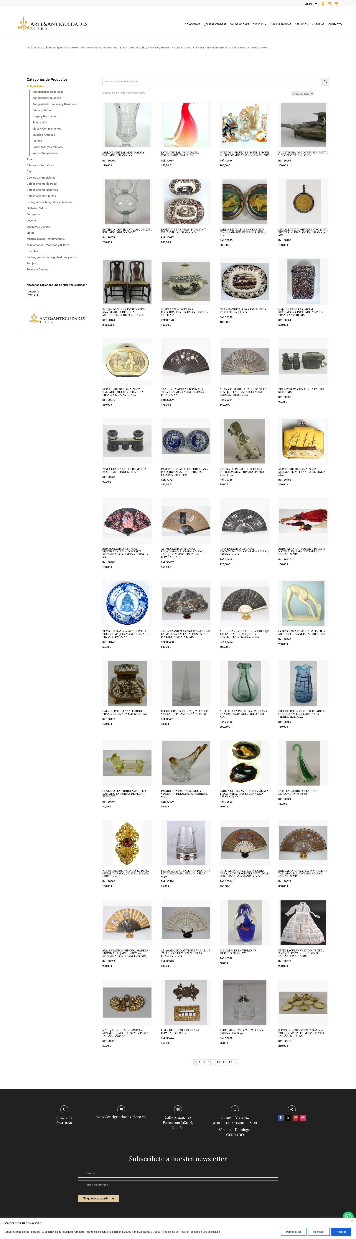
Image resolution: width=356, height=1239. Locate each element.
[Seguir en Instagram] (303, 1118)
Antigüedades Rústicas (46, 98)
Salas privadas (281, 24)
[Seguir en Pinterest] (296, 1118)
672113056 (33, 295)
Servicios (301, 24)
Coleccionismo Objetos (41, 196)
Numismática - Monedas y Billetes (48, 245)
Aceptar (341, 1231)
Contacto (335, 24)
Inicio (30, 47)
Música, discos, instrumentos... (46, 239)
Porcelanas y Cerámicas (47, 147)
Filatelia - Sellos (37, 208)
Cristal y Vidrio (41, 110)
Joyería (31, 220)
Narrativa (119, 47)
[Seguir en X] (288, 1118)
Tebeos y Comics (37, 269)
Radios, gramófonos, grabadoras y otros (52, 257)
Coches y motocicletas (41, 177)
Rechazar (318, 1231)
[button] (348, 1217)
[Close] (352, 1221)
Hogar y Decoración (44, 116)
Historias (318, 24)
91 (224, 1062)
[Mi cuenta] (323, 3)
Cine (29, 171)
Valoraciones (239, 24)
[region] (178, 1228)
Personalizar (293, 1231)
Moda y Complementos (46, 128)
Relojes (31, 263)
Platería (37, 141)
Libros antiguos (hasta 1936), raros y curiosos (71, 47)
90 (218, 1062)
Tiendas (258, 24)
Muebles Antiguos (43, 134)
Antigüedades (35, 86)
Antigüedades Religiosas (47, 92)
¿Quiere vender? (215, 24)
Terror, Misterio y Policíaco (143, 47)
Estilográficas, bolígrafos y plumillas (49, 202)
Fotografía (33, 214)
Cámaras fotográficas (40, 165)
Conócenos (192, 24)
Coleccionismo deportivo (42, 190)
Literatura (106, 47)
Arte (29, 159)
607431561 (33, 292)
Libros (39, 47)
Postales (32, 251)
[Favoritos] (336, 3)
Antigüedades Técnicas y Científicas (55, 104)
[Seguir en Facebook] (281, 1118)
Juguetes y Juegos (38, 226)
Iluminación (39, 122)
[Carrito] (329, 3)
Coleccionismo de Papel (42, 183)
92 (230, 1062)
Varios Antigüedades (45, 153)
